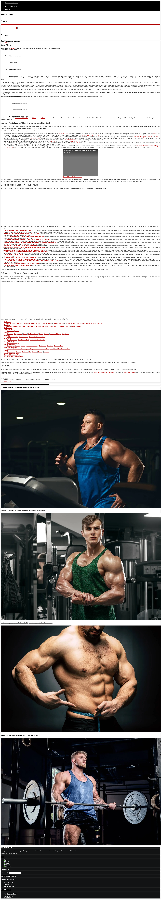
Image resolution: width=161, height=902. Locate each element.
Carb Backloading (78, 323)
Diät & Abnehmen (47, 323)
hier (154, 133)
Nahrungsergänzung (13, 346)
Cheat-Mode (68, 323)
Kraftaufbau (42, 346)
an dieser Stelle (63, 133)
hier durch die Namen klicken (90, 135)
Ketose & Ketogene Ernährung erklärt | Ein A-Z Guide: (21, 233)
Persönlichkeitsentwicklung (38, 340)
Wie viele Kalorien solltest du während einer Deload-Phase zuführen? (20, 735)
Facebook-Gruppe (35, 138)
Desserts (10, 334)
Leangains (100, 323)
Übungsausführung (50, 326)
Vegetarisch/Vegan (55, 334)
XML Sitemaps (8, 897)
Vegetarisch (65, 334)
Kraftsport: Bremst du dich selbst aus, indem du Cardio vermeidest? (20, 387)
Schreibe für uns (8, 896)
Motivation (7, 338)
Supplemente (33, 352)
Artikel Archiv (4, 873)
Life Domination (12, 340)
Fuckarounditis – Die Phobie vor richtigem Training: (20, 259)
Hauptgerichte (18, 334)
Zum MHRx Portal (6, 381)
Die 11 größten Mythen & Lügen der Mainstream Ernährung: (24, 236)
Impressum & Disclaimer (11, 3)
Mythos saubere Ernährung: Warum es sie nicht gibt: (20, 257)
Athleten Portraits (12, 337)
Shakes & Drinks (33, 334)
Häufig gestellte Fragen (11, 353)
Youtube (157, 136)
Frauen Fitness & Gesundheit (13, 356)
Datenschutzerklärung (11, 6)
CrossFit (9, 326)
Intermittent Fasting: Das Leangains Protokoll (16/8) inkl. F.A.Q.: (24, 250)
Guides (34, 118)
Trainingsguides (76, 326)
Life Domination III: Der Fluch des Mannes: (17, 265)
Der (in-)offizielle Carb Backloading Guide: (17, 230)
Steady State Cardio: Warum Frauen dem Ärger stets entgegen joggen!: (26, 251)
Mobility (46, 352)
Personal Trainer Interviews (37, 337)
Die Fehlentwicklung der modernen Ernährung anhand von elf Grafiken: (27, 239)
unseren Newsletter (69, 140)
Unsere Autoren (13, 49)
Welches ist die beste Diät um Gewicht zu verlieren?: (20, 245)
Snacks (14, 116)
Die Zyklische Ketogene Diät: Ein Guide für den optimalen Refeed (25, 247)
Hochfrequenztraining (63, 326)
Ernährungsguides (58, 323)
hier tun (53, 141)
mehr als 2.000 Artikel (21, 118)
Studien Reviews (9, 344)
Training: (7, 325)
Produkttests (11, 352)
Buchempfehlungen (13, 343)
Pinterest (149, 136)
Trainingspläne (39, 326)
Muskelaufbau (58, 346)
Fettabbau (50, 346)
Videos (43, 118)
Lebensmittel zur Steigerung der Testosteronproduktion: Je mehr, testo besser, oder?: (31, 260)
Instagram (143, 136)
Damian (12, 48)
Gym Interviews (23, 337)
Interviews (7, 335)
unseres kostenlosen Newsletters (104, 372)
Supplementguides (13, 331)
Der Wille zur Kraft (23, 340)
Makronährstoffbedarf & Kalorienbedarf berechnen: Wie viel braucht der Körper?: (30, 242)
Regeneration (30, 326)
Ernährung (7, 322)
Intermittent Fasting (21, 323)
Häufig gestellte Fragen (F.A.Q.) (20, 116)
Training (23, 346)
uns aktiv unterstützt (129, 372)
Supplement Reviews (10, 347)
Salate (25, 334)
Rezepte (6, 332)
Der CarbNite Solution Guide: (13, 254)
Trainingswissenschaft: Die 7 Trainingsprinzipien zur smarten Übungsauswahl (23, 510)
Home (7, 35)
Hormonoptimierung (32, 346)
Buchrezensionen (9, 341)
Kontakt (7, 9)
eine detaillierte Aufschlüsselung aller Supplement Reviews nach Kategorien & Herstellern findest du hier (38, 349)
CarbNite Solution (90, 323)
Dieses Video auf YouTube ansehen (72, 177)
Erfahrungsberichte (19, 326)
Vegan (13, 129)
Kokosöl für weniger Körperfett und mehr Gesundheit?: (21, 263)
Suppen (46, 334)
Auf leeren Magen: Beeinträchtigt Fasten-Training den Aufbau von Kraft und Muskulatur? (26, 623)
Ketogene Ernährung (34, 323)
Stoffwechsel (8, 328)
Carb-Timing (11, 323)
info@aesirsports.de (75, 141)
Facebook (136, 136)
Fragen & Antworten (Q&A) (12, 355)
